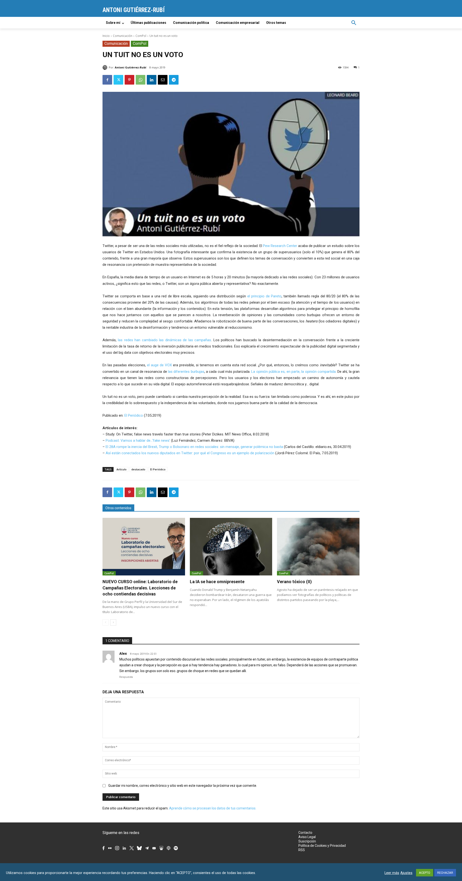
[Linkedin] (151, 80)
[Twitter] (118, 80)
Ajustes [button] (406, 873)
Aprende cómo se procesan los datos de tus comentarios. (212, 808)
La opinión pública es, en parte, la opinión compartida (293, 371)
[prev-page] (106, 622)
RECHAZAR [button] (445, 872)
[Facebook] (107, 80)
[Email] (162, 80)
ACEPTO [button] (424, 872)
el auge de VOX (159, 365)
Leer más (392, 873)
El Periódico (133, 415)
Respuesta (126, 677)
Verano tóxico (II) (294, 581)
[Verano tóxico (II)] (318, 547)
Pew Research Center (280, 246)
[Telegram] (174, 80)
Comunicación (122, 36)
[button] (353, 22)
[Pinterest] (129, 80)
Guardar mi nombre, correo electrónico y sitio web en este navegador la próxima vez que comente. (182, 786)
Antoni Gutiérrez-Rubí (130, 67)
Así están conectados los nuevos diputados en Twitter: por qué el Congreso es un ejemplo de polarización (190, 453)
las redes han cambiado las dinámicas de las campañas (164, 340)
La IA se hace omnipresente (217, 581)
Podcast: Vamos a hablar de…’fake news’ (138, 440)
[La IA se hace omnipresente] (231, 547)
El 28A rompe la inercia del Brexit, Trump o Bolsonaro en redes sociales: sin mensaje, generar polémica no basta (194, 447)
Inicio (106, 36)
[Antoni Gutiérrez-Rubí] (106, 67)
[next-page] (113, 622)
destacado (138, 469)
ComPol (140, 36)
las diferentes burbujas (186, 371)
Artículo (121, 469)
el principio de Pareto (264, 296)
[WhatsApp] (140, 80)
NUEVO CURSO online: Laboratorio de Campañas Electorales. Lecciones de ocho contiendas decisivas (140, 587)
